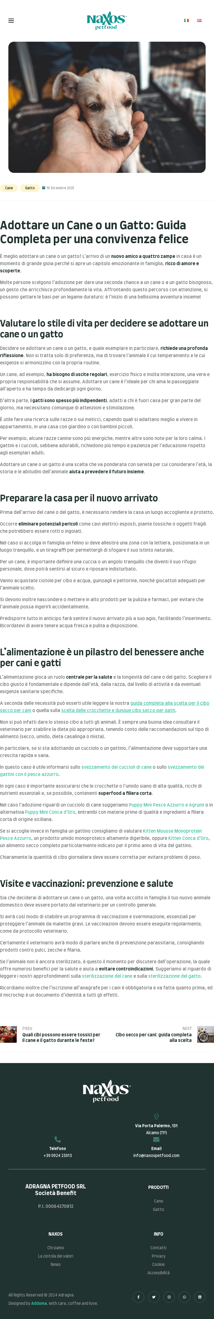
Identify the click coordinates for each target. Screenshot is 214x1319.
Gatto (30, 188)
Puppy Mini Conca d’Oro (50, 812)
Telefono (57, 1149)
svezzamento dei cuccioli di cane (116, 767)
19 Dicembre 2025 (60, 188)
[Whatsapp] (184, 1297)
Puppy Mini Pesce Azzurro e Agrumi (166, 805)
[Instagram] (169, 1297)
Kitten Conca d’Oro (188, 838)
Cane (9, 188)
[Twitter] (154, 1297)
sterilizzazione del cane (107, 976)
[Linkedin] (200, 1297)
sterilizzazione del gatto (174, 976)
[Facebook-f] (138, 1297)
